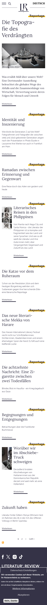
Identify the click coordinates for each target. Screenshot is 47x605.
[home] (23, 9)
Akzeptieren (23, 595)
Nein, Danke (11, 600)
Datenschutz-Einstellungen (23, 570)
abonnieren (3, 543)
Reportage (36, 15)
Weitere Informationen (23, 588)
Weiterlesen (9, 104)
